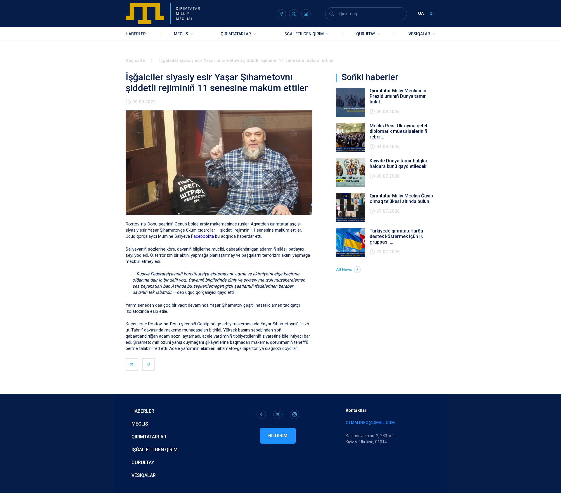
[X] (132, 364)
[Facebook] (148, 364)
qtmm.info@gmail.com (370, 422)
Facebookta (202, 236)
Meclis (181, 34)
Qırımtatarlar (236, 34)
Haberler (136, 34)
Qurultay (365, 34)
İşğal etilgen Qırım (154, 449)
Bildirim (278, 435)
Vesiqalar (419, 34)
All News (344, 269)
